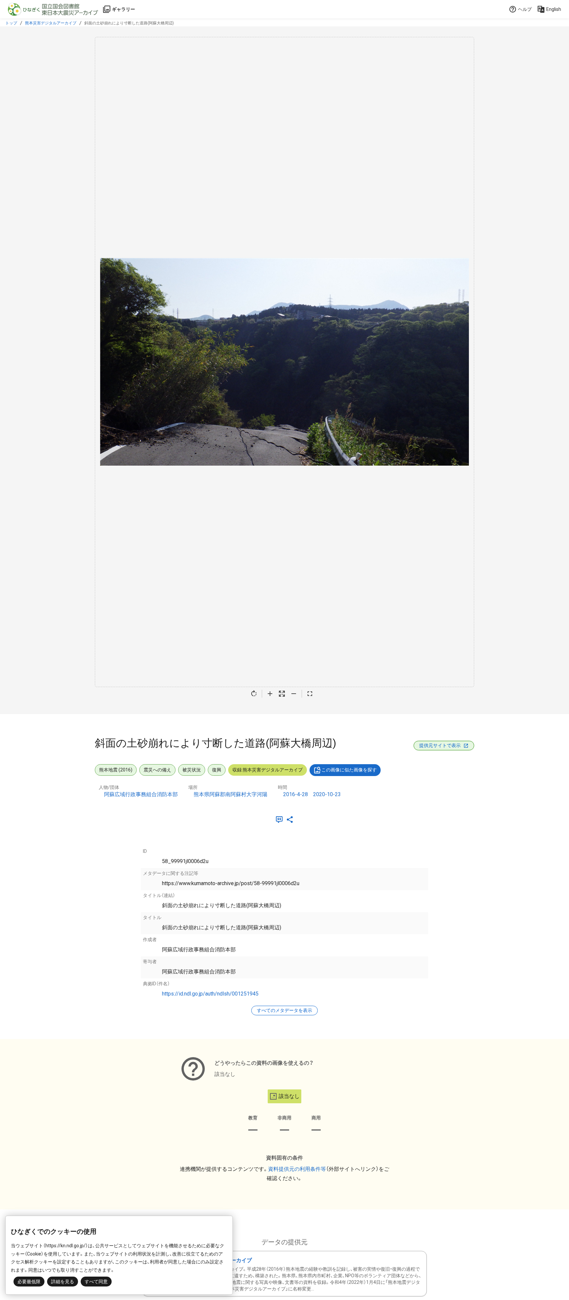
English (553, 9)
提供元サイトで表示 (440, 745)
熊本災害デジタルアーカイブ (50, 23)
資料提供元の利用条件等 (297, 1169)
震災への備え (157, 769)
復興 (216, 769)
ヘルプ (525, 9)
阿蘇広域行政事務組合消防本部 (141, 794)
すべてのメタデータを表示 (284, 1010)
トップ (11, 23)
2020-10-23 (327, 794)
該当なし (289, 1096)
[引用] (280, 819)
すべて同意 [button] (96, 1281)
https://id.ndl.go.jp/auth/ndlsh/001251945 (210, 994)
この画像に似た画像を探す (349, 769)
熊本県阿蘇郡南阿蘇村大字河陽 (230, 794)
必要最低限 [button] (29, 1281)
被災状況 (191, 769)
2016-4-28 (295, 794)
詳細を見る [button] (62, 1281)
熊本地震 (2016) (115, 769)
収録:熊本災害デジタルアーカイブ (267, 769)
